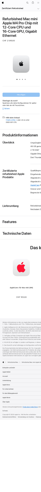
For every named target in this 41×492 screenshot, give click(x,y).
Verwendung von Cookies (26, 417)
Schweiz (5, 411)
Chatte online (11, 120)
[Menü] (38, 3)
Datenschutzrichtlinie (9, 417)
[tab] (19, 79)
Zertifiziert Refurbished (12, 8)
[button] (27, 3)
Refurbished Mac (13, 362)
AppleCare (34, 185)
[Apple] (3, 362)
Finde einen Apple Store (30, 407)
